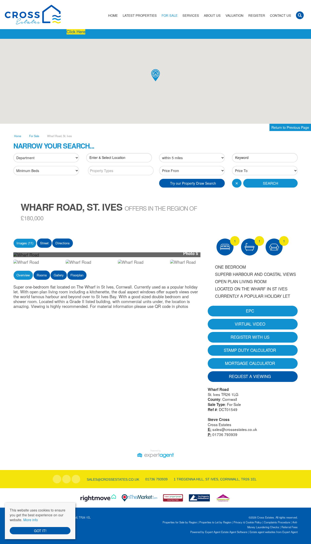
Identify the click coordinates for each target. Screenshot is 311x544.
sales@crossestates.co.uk (234, 429)
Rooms (42, 275)
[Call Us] (144, 479)
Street (44, 243)
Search (270, 183)
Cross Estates (219, 424)
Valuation (234, 15)
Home (113, 15)
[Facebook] (57, 479)
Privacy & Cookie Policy (247, 522)
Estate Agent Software (234, 532)
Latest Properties (140, 15)
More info (30, 519)
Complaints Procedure (277, 522)
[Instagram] (76, 479)
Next (210, 256)
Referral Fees (289, 527)
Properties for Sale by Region (180, 522)
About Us (212, 15)
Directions (62, 243)
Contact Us (280, 15)
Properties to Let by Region (215, 522)
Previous (6, 256)
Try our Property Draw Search (192, 183)
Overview (23, 275)
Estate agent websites (263, 532)
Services (190, 15)
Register (256, 15)
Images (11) (25, 243)
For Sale (170, 15)
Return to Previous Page (290, 127)
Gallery (59, 275)
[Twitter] (66, 479)
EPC (250, 311)
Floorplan (76, 275)
